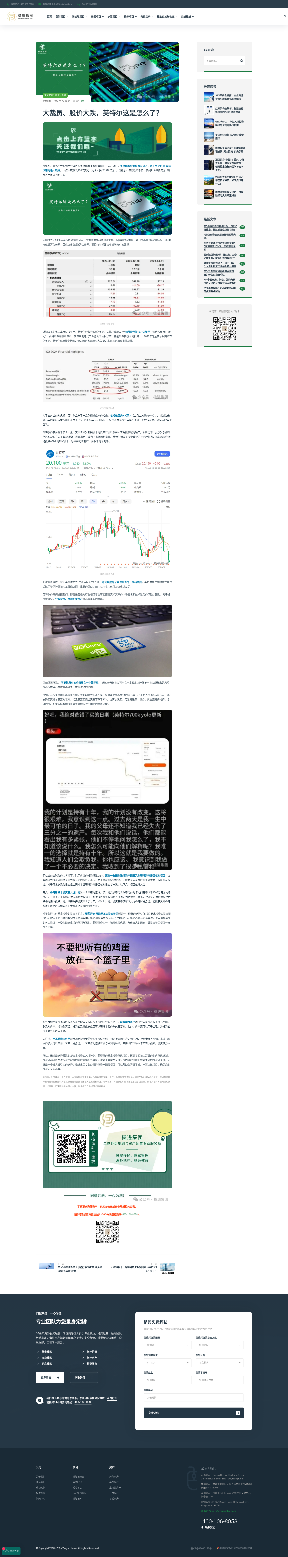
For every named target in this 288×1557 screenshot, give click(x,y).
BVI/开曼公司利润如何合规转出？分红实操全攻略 (219, 273)
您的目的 (200, 1355)
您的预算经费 (151, 1355)
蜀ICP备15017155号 (201, 1548)
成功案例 (40, 1487)
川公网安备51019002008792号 (235, 1548)
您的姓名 (148, 1372)
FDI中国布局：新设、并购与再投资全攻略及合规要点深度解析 (220, 281)
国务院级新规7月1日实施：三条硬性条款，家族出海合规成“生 (220, 256)
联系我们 (80, 1377)
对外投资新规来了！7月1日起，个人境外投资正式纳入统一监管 (220, 265)
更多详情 (46, 1377)
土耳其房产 (115, 1487)
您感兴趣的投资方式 (206, 1337)
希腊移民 (77, 1487)
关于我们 (40, 1476)
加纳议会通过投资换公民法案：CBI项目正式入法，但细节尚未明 (220, 246)
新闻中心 (40, 1498)
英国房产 (114, 1482)
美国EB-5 (77, 1482)
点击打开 (112, 1398)
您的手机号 (201, 1372)
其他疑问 (148, 1390)
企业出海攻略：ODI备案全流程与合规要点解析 (220, 290)
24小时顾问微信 (89, 4)
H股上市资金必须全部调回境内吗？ (220, 236)
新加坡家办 (78, 1476)
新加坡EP (77, 1498)
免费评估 (154, 1412)
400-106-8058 (27, 4)
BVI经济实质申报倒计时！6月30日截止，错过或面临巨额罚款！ (220, 228)
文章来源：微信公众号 (55, 95)
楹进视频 (40, 1493)
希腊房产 (114, 1498)
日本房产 (114, 1493)
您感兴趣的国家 (152, 1337)
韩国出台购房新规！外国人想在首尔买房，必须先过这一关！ (229, 180)
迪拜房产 (114, 1476)
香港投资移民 (80, 1493)
